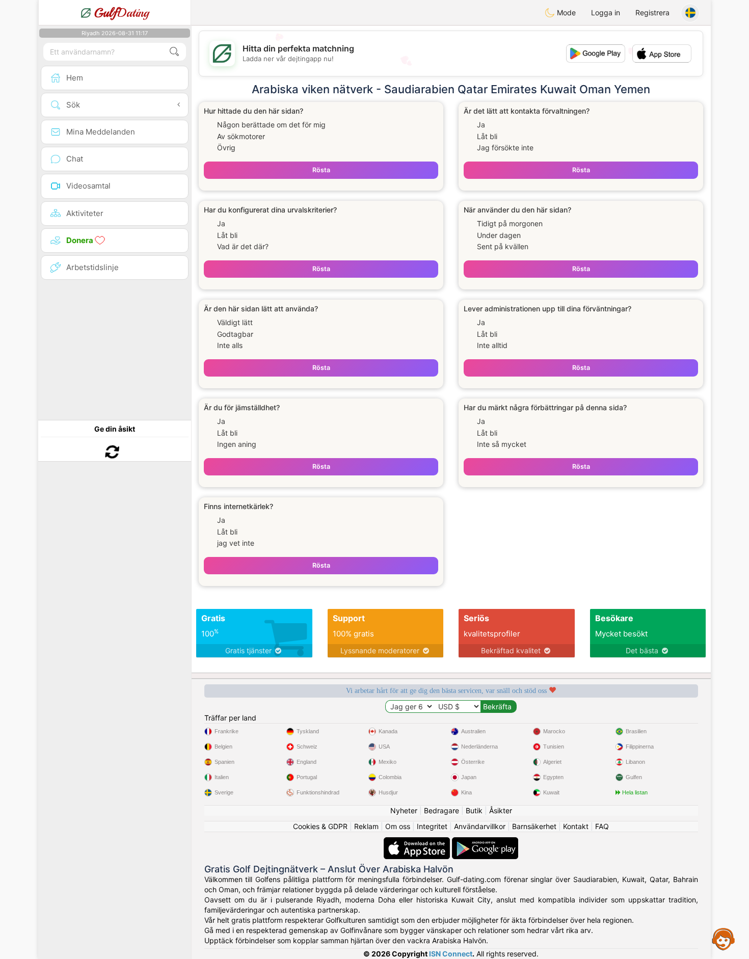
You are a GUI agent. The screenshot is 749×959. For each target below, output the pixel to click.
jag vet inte (235, 543)
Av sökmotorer (241, 136)
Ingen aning (236, 444)
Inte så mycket (501, 444)
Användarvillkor (479, 826)
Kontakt (575, 826)
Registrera (652, 12)
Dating (121, 12)
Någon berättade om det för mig (271, 124)
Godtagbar (235, 334)
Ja (481, 124)
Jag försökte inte (505, 147)
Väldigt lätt (235, 322)
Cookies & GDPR (320, 826)
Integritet (432, 826)
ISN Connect (450, 953)
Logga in (605, 12)
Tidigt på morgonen (510, 223)
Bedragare (441, 810)
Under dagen (499, 235)
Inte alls (230, 345)
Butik (474, 810)
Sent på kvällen (502, 246)
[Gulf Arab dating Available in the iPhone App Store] (418, 842)
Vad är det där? (243, 246)
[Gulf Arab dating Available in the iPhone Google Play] (485, 842)
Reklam (366, 826)
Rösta (321, 170)
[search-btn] (174, 52)
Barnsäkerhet (534, 826)
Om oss (397, 826)
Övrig (226, 147)
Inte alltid (492, 345)
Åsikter (500, 810)
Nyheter (403, 810)
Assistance (723, 938)
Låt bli (487, 136)
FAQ (602, 826)
